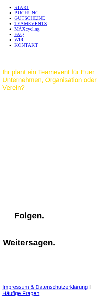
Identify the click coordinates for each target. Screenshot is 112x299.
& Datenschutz (47, 287)
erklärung (76, 287)
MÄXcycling (26, 28)
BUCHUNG (26, 12)
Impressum (15, 287)
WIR (19, 39)
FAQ (19, 34)
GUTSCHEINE (29, 18)
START (21, 7)
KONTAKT (26, 45)
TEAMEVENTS (30, 23)
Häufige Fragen (20, 293)
